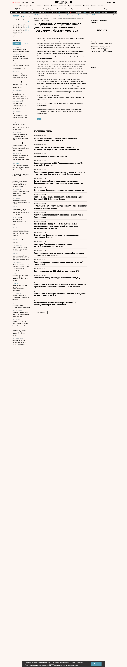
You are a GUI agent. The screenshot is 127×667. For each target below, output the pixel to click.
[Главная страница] (63, 2)
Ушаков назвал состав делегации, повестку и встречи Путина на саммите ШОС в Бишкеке (21, 147)
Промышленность (82, 9)
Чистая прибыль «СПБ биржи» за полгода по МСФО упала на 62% (19, 342)
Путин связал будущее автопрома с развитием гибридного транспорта (20, 75)
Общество (93, 6)
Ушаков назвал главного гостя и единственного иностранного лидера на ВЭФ (20, 137)
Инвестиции (54, 6)
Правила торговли (24, 9)
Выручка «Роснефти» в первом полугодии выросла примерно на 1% (21, 85)
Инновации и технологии (95, 9)
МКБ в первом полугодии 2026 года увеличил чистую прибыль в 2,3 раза (21, 167)
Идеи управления (37, 9)
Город (45, 9)
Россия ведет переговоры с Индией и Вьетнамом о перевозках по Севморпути (21, 157)
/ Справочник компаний (49, 19)
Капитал (67, 9)
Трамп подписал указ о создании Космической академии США (20, 249)
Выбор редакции (72, 15)
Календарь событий (16, 16)
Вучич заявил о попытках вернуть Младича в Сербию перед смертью (21, 314)
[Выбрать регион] (100, 2)
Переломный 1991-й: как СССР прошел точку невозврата (94, 15)
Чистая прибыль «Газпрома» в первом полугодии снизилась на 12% (20, 222)
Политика (86, 6)
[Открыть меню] (114, 2)
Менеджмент (101, 6)
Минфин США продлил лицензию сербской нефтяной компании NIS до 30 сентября (21, 211)
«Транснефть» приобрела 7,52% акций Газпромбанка (21, 175)
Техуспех (106, 9)
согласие (51, 664)
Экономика (39, 6)
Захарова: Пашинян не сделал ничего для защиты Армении (21, 297)
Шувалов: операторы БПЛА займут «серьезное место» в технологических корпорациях (21, 267)
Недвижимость (77, 6)
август (25, 16)
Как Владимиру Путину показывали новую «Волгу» (21, 50)
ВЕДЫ (16, 9)
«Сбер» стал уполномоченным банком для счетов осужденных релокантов (20, 116)
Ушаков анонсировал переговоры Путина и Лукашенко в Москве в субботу (19, 332)
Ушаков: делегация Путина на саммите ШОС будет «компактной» (21, 193)
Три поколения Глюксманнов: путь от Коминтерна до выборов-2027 (19, 106)
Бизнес (32, 6)
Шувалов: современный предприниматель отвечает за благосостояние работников (21, 287)
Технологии (63, 6)
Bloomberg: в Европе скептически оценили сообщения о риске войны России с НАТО (21, 126)
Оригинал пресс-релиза (44, 124)
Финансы (46, 6)
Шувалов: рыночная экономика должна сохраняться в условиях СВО (21, 305)
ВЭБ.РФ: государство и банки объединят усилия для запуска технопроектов (21, 323)
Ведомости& (51, 9)
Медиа (69, 6)
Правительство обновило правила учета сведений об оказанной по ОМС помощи (21, 257)
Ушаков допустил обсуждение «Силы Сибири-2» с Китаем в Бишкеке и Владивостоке (20, 95)
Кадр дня (15, 242)
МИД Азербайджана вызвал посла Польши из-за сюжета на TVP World (21, 66)
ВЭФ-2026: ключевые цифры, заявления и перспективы (49, 15)
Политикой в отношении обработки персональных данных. (62, 665)
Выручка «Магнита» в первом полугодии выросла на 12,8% (21, 202)
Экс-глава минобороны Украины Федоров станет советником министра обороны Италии (20, 183)
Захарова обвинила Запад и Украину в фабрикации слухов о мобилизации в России (21, 277)
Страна (73, 9)
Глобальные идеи (23, 6)
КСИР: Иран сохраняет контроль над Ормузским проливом (20, 58)
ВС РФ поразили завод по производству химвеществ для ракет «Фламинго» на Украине (21, 232)
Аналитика (60, 9)
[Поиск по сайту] (104, 2)
